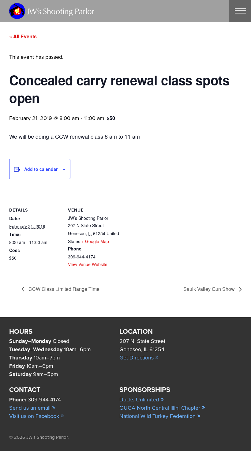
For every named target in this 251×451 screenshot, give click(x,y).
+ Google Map (95, 241)
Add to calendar (41, 169)
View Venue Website (87, 264)
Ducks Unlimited (141, 399)
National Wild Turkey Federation (159, 416)
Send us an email (32, 407)
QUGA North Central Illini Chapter (162, 407)
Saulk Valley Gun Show (209, 288)
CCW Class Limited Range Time (63, 288)
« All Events (23, 36)
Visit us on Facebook (36, 416)
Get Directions (139, 357)
